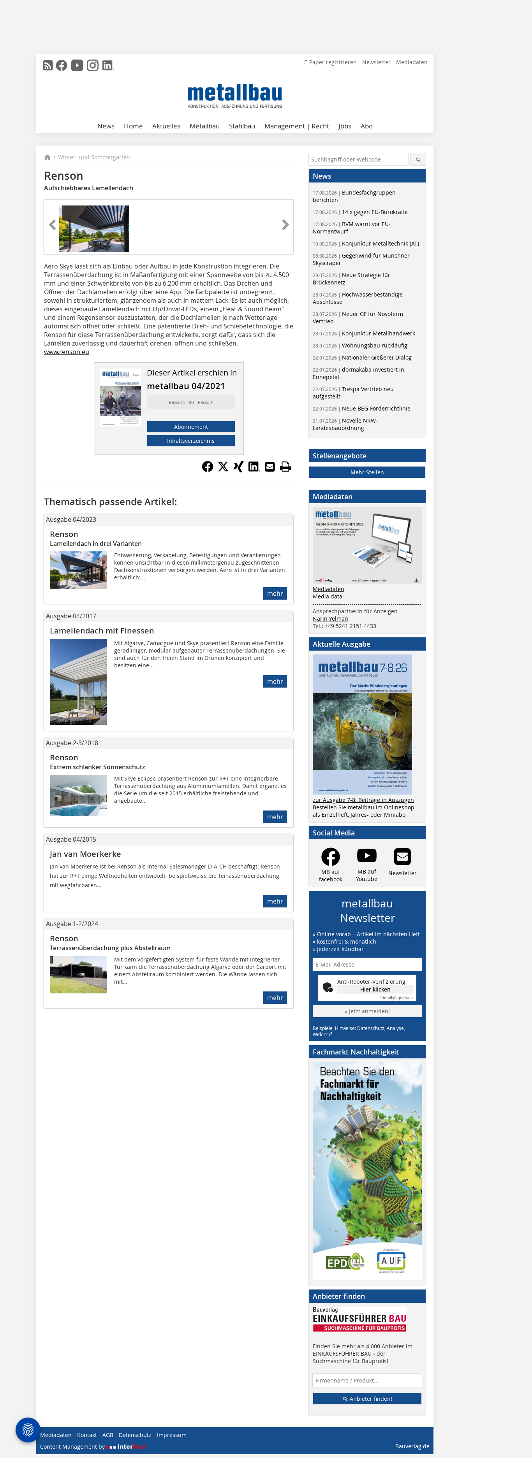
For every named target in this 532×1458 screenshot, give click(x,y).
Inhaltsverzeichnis (191, 440)
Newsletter (376, 62)
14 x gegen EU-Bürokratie (360, 212)
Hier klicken (375, 989)
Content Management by (73, 1446)
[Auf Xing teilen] (239, 470)
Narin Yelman (330, 618)
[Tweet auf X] (223, 470)
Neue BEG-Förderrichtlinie (361, 408)
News (106, 125)
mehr (275, 593)
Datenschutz (135, 1435)
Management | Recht (296, 125)
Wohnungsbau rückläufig (360, 345)
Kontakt (87, 1435)
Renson (64, 534)
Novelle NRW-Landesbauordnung (345, 424)
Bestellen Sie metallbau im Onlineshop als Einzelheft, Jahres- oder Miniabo (363, 811)
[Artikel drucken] (285, 466)
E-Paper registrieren (330, 62)
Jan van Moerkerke (85, 854)
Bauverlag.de (412, 1446)
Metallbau (205, 125)
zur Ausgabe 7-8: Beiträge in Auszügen (363, 800)
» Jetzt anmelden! (367, 1011)
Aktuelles (166, 125)
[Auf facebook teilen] (207, 470)
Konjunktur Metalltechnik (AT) (366, 243)
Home (133, 125)
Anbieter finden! (370, 1398)
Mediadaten (412, 62)
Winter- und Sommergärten (94, 157)
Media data (327, 596)
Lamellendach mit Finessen (102, 630)
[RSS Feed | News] (48, 65)
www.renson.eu (66, 351)
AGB (107, 1435)
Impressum (172, 1435)
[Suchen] (418, 159)
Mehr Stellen (367, 472)
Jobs (344, 125)
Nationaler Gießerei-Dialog (362, 357)
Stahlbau (242, 125)
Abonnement (191, 426)
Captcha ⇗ (396, 997)
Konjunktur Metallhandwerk (364, 333)
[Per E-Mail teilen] (270, 466)
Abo (367, 125)
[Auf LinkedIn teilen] (254, 470)
